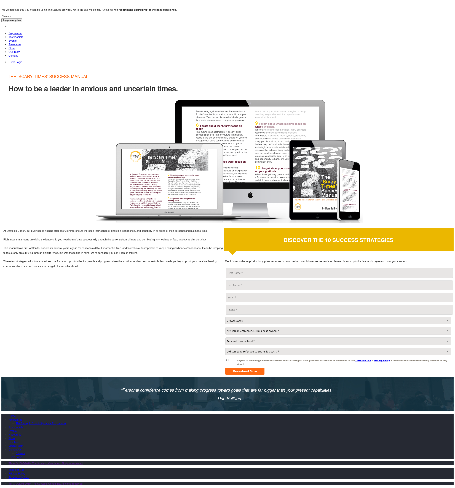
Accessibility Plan (19, 477)
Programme (15, 33)
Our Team (14, 52)
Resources (15, 44)
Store (12, 48)
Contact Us (15, 449)
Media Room (16, 445)
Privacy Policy (382, 360)
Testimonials (16, 37)
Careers (20, 453)
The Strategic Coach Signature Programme (41, 423)
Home (12, 416)
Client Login (15, 62)
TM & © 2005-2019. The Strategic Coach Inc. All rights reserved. (46, 463)
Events (13, 40)
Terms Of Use (363, 360)
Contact (13, 55)
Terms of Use (16, 469)
